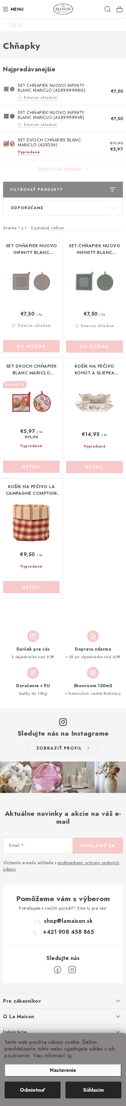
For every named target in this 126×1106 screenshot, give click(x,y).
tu (70, 1055)
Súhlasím (93, 1090)
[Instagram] (72, 969)
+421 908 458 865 (68, 932)
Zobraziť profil (59, 748)
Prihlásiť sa (97, 846)
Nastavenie (63, 1070)
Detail (31, 467)
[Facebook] (57, 969)
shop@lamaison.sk (68, 921)
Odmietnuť (32, 1090)
